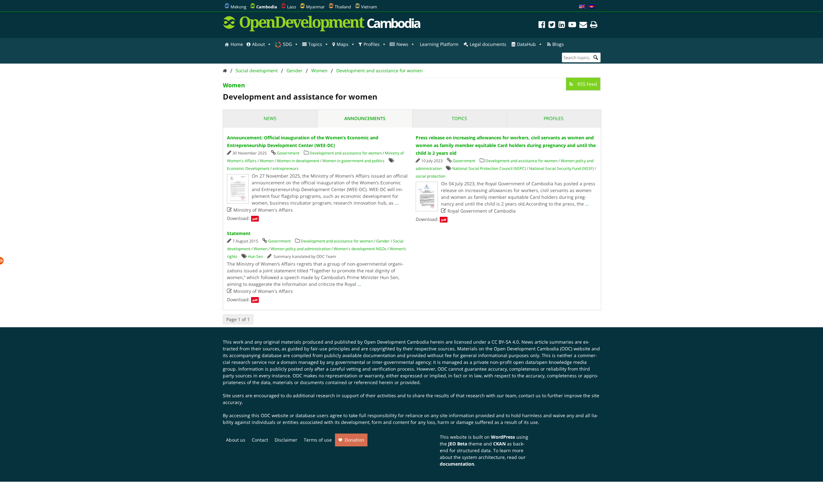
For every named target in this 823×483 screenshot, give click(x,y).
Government (288, 153)
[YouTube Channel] (572, 25)
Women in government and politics (353, 160)
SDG (287, 44)
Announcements (364, 118)
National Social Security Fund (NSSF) (561, 168)
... (397, 203)
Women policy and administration (300, 248)
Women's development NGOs (360, 248)
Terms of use (318, 440)
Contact (260, 440)
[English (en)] (582, 7)
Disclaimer (286, 440)
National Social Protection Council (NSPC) (489, 168)
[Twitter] (551, 25)
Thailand (343, 7)
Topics (315, 44)
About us (235, 440)
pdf (255, 218)
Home (237, 44)
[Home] (225, 70)
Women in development (298, 160)
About (258, 44)
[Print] (593, 25)
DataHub (526, 44)
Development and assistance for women (379, 70)
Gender (294, 70)
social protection (430, 176)
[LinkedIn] (561, 25)
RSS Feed (586, 84)
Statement (238, 233)
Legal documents (488, 44)
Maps (342, 44)
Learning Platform (439, 44)
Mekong (238, 7)
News (402, 44)
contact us (530, 395)
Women (319, 70)
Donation (354, 440)
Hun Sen (255, 256)
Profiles (372, 44)
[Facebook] (541, 25)
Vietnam (369, 7)
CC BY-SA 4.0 (505, 342)
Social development (257, 70)
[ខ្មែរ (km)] (591, 7)
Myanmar (315, 7)
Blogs (558, 44)
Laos (291, 7)
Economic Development (248, 168)
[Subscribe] (583, 25)
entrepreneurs (286, 168)
